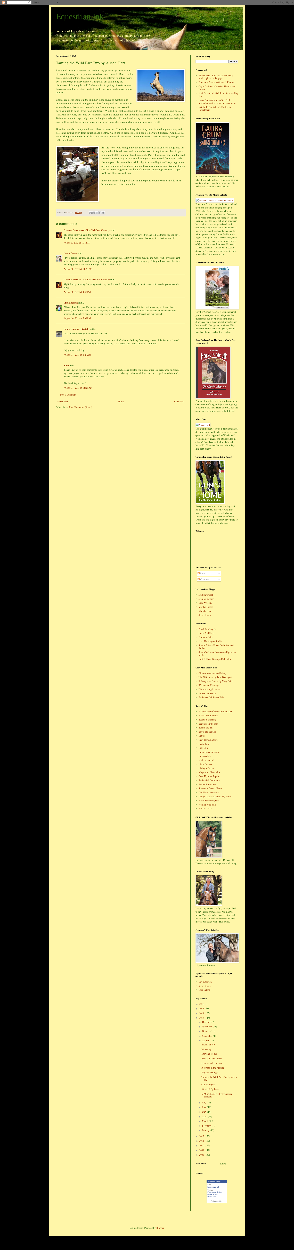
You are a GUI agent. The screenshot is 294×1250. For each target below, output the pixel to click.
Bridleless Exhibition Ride (211, 697)
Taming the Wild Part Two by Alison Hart (219, 1078)
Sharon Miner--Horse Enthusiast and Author (216, 647)
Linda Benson (71, 302)
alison (67, 365)
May (204, 1111)
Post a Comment (68, 394)
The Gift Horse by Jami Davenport (215, 677)
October (206, 1031)
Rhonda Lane (205, 611)
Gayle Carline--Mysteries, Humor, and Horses (217, 88)
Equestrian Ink (80, 16)
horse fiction (212, 1194)
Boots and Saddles (207, 731)
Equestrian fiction (214, 1192)
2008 (202, 1154)
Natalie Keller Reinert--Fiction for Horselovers (215, 108)
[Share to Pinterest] (103, 212)
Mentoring (206, 1049)
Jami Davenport (206, 760)
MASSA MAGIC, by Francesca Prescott (216, 1095)
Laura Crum (70, 253)
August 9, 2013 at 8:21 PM (76, 242)
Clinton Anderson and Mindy (213, 673)
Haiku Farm (204, 743)
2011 (202, 1140)
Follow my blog (217, 1201)
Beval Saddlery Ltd (208, 629)
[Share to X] (97, 212)
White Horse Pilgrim (209, 800)
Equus (202, 735)
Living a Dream (206, 768)
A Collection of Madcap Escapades (215, 711)
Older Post (179, 401)
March (205, 1121)
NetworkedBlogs (214, 1181)
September (207, 1035)
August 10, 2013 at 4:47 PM (77, 291)
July (204, 1102)
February (206, 1125)
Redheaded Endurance (209, 780)
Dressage (211, 1197)
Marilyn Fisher (206, 606)
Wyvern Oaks (205, 808)
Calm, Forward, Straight (76, 329)
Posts (202, 573)
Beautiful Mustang (207, 719)
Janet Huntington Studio (210, 641)
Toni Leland (204, 989)
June (204, 1107)
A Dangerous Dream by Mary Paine (216, 681)
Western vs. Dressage (209, 685)
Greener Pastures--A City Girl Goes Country (87, 230)
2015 (202, 1008)
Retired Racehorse (207, 784)
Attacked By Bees (209, 1089)
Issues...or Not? (208, 1044)
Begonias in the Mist (208, 723)
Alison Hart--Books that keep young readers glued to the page (216, 77)
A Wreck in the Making (212, 1067)
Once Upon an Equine (209, 776)
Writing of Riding (207, 804)
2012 (202, 1136)
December (207, 1022)
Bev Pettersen (205, 981)
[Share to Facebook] (100, 212)
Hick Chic (203, 747)
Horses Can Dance (207, 693)
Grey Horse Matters (208, 739)
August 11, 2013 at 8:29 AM (77, 354)
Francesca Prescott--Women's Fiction (216, 82)
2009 (202, 1150)
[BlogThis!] (93, 212)
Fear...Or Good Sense (211, 1058)
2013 (202, 1017)
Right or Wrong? (209, 1072)
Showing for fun (209, 1053)
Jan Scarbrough (206, 594)
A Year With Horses (208, 715)
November (207, 1026)
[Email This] (90, 212)
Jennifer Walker (206, 598)
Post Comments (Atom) (80, 407)
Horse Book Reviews (209, 751)
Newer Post (62, 401)
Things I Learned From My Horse (215, 796)
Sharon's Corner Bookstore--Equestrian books (217, 653)
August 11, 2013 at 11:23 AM (78, 387)
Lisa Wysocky (205, 602)
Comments (205, 579)
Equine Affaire (206, 637)
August (206, 1040)
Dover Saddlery (206, 633)
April (205, 1116)
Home (121, 401)
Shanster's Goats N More (210, 788)
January (206, 1130)
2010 (202, 1145)
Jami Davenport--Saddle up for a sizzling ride (218, 94)
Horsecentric (205, 756)
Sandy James (205, 615)
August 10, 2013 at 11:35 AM (78, 269)
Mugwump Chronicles (209, 772)
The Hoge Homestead (209, 792)
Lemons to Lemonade (211, 1063)
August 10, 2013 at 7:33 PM (77, 318)
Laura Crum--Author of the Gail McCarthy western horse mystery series (217, 101)
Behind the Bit (206, 727)
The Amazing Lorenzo (209, 689)
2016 (202, 1003)
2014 (202, 1013)
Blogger (160, 1227)
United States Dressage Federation (215, 659)
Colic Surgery (208, 1084)
